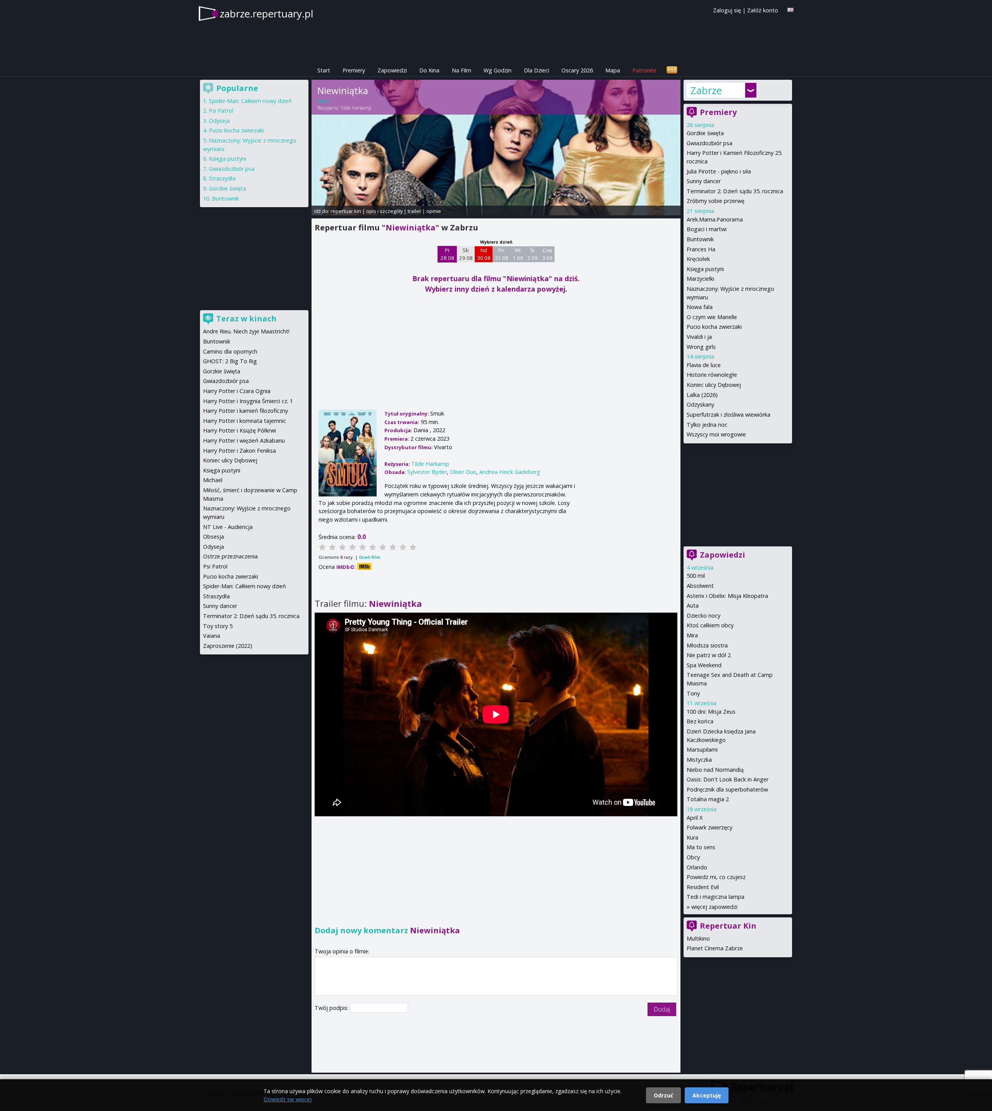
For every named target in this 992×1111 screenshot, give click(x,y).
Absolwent (700, 585)
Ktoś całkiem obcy (710, 625)
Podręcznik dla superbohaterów (727, 789)
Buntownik (700, 239)
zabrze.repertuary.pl (266, 14)
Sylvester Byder (427, 472)
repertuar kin (346, 211)
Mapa (612, 70)
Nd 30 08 (484, 254)
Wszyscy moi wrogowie (716, 434)
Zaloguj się (727, 10)
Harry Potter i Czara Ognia (236, 391)
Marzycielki (700, 278)
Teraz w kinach (246, 318)
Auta (693, 605)
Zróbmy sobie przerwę (715, 200)
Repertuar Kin (728, 925)
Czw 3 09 (547, 254)
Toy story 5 (217, 626)
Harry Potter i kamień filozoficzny (245, 410)
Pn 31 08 (501, 254)
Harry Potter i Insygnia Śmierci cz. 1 (248, 401)
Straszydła (222, 178)
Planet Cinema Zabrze (715, 948)
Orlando (697, 867)
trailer (414, 211)
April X (695, 817)
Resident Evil (703, 887)
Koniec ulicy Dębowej (714, 384)
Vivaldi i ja (699, 336)
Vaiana (211, 635)
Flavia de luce (704, 365)
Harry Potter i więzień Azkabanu (244, 440)
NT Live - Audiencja (228, 527)
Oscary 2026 (577, 70)
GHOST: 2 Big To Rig (230, 361)
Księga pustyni (705, 269)
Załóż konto (762, 10)
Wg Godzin (498, 70)
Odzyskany (700, 404)
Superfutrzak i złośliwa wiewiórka (728, 414)
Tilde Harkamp (355, 108)
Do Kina (429, 70)
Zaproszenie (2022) (227, 645)
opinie (433, 211)
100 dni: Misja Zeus (711, 711)
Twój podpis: (332, 1007)
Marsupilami (702, 749)
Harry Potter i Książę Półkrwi (239, 430)
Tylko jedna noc (707, 424)
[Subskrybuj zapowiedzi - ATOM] (672, 70)
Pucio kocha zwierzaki (714, 326)
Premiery (354, 70)
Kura (692, 837)
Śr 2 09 (532, 254)
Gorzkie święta (705, 133)
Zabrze (706, 90)
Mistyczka (699, 759)
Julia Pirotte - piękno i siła (719, 171)
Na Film (461, 70)
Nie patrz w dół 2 (709, 655)
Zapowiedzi (392, 70)
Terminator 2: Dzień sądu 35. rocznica (735, 191)
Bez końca (700, 721)
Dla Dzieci (536, 70)
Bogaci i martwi (707, 229)
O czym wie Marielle (712, 317)
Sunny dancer (704, 181)
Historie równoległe (712, 374)
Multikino (698, 938)
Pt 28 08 (447, 254)
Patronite (644, 70)
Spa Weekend (704, 665)
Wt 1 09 (518, 254)
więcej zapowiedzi (714, 906)
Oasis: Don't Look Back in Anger (727, 779)
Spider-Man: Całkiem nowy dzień (250, 101)
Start (323, 70)
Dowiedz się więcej (288, 1099)
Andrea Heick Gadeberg (509, 472)
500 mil (696, 575)
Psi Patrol (221, 110)
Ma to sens (701, 847)
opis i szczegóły (384, 211)
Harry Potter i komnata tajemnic (244, 420)
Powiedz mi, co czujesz (716, 877)
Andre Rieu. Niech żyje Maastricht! (246, 331)
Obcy (693, 857)
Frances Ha (701, 249)
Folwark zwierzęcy (709, 827)
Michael (212, 480)
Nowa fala (700, 307)
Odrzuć (663, 1095)
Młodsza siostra (707, 645)
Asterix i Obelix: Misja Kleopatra (727, 595)
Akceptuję (706, 1095)
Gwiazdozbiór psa (709, 143)
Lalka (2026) (702, 394)
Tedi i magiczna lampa (715, 896)
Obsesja (213, 536)
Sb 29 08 (466, 254)
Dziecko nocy (703, 615)
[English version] (790, 10)
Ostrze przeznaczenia (230, 556)
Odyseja (219, 120)
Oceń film (369, 557)
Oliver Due (463, 472)
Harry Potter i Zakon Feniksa (239, 450)
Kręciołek (698, 259)
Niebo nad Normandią (715, 769)
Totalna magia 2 (708, 799)
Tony (693, 693)
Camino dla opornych (230, 351)
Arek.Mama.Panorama (715, 219)
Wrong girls (701, 346)
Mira (692, 635)
